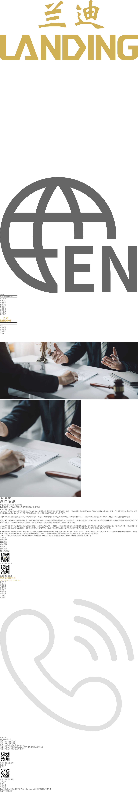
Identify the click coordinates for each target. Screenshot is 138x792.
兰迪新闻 (13, 505)
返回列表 (3, 537)
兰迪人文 (3, 546)
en (3, 294)
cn (1, 294)
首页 (1, 325)
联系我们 (3, 314)
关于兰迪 (3, 298)
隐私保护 (9, 791)
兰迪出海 (3, 787)
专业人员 (3, 300)
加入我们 (3, 312)
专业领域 (3, 302)
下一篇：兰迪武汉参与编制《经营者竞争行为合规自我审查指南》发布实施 (66, 535)
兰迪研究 (3, 308)
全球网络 (3, 304)
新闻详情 (19, 505)
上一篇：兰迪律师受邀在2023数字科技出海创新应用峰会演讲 (20, 535)
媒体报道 (3, 544)
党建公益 (3, 310)
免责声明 (3, 791)
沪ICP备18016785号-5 (43, 789)
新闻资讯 (3, 306)
